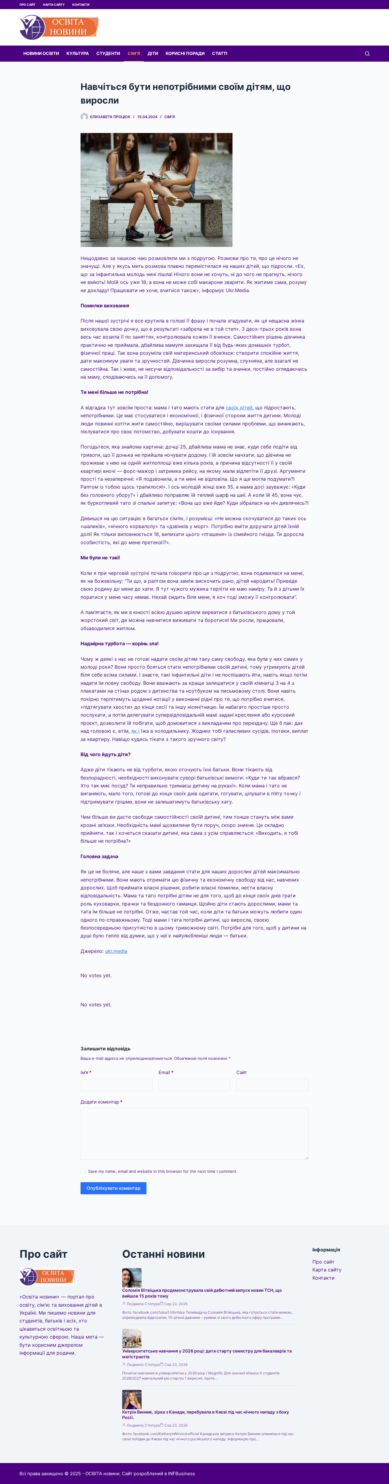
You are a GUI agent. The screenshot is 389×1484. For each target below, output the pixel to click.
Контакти (80, 4)
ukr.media (116, 951)
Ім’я (86, 1072)
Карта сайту (54, 4)
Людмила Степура (143, 1303)
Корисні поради (185, 53)
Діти (153, 53)
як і (135, 731)
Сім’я (134, 53)
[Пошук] (367, 53)
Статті (219, 53)
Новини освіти (41, 53)
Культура (78, 53)
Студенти (108, 53)
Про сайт (27, 4)
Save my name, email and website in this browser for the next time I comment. (163, 1171)
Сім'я (169, 116)
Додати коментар (101, 1102)
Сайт (241, 1072)
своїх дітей (239, 407)
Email (166, 1072)
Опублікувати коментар (113, 1188)
